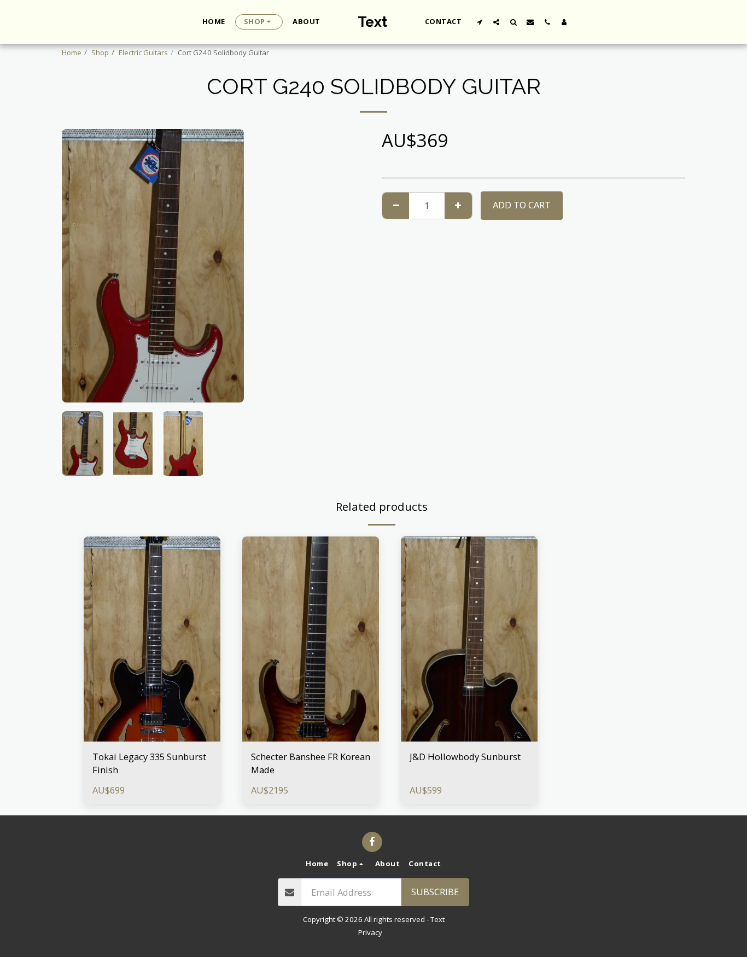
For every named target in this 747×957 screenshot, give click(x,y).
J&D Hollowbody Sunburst (465, 756)
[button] (479, 22)
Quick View (152, 736)
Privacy (370, 932)
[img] (152, 639)
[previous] (79, 266)
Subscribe (435, 891)
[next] (226, 266)
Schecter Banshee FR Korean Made (310, 763)
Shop (100, 52)
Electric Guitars (143, 52)
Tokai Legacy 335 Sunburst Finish (149, 763)
